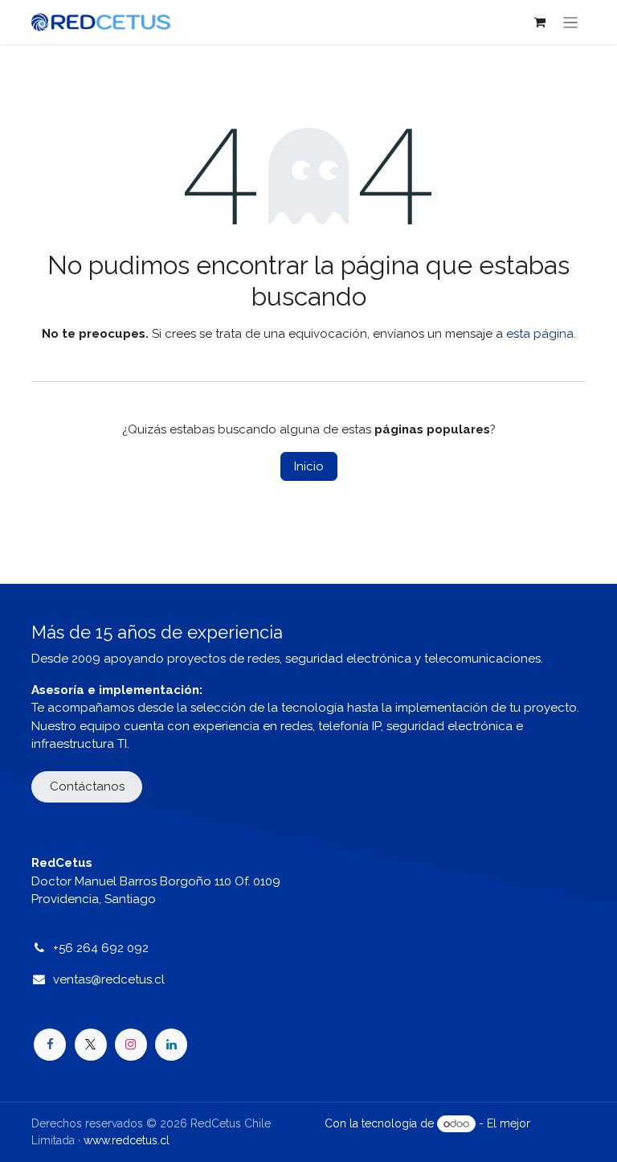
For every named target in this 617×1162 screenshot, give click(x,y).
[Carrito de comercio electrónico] (540, 22)
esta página (540, 333)
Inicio (309, 466)
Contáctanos (87, 786)
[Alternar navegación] (570, 22)
